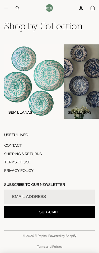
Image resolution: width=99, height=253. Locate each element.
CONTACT (13, 145)
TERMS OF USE (17, 162)
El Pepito (41, 236)
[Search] (17, 8)
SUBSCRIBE (49, 212)
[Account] (81, 8)
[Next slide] (89, 81)
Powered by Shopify (62, 236)
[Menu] (6, 8)
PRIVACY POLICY (19, 170)
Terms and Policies (49, 247)
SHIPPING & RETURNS (23, 153)
